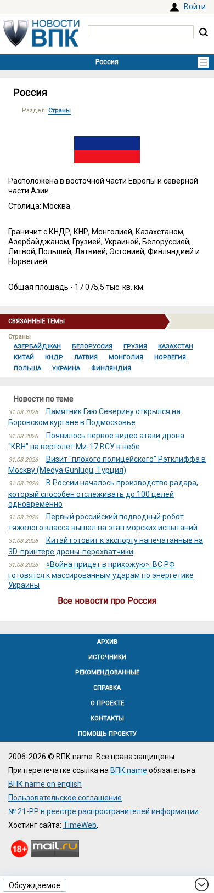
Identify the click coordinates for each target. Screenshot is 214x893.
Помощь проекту (107, 733)
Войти (195, 6)
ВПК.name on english (45, 784)
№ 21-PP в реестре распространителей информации (103, 811)
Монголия (126, 357)
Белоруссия (92, 346)
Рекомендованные (107, 672)
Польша (27, 368)
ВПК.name (128, 770)
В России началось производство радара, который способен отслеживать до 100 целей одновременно (103, 493)
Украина (66, 368)
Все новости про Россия (107, 601)
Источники (107, 657)
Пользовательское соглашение (65, 797)
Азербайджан (37, 346)
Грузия (135, 346)
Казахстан (175, 346)
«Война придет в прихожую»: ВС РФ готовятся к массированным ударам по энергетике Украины (101, 574)
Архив (107, 641)
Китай (24, 357)
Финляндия (111, 368)
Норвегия (170, 357)
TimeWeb (80, 825)
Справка (107, 687)
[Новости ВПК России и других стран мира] (41, 43)
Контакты (107, 718)
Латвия (86, 357)
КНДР (54, 357)
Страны (59, 110)
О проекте (107, 703)
